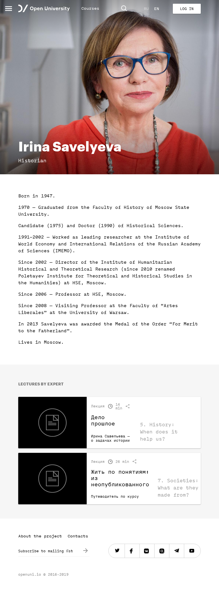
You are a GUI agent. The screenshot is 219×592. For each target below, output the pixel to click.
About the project (40, 536)
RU (146, 9)
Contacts (78, 536)
